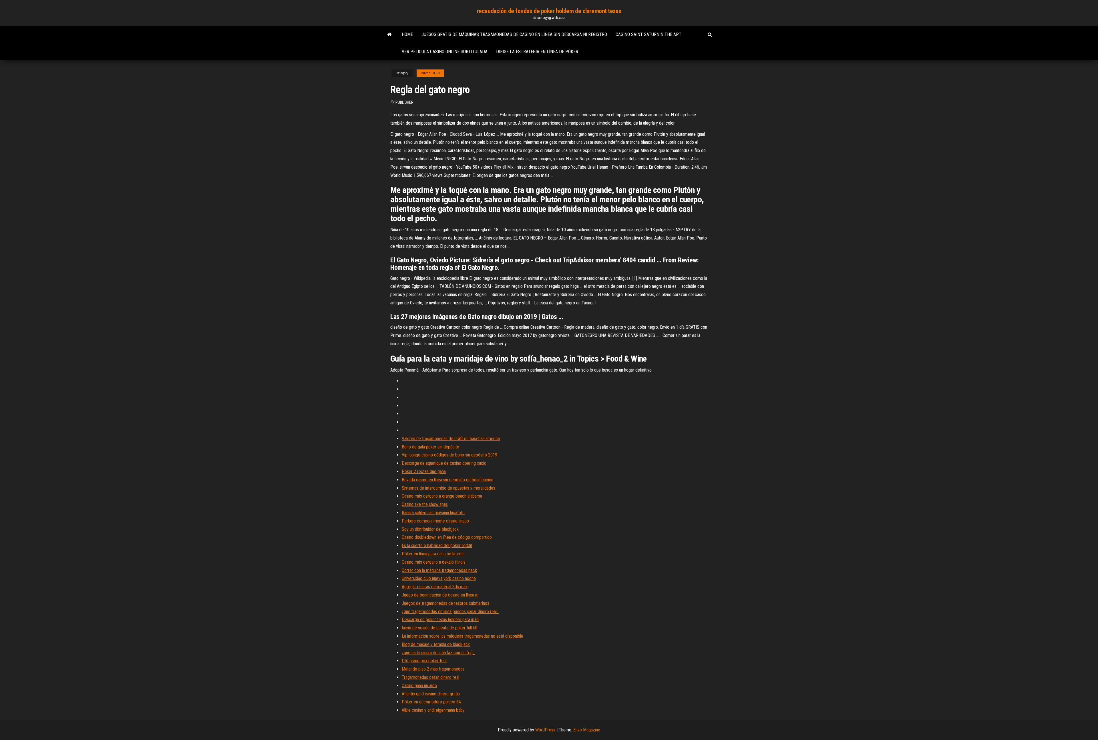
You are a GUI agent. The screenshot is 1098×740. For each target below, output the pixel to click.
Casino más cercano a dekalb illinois (434, 562)
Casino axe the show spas (425, 504)
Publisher (404, 102)
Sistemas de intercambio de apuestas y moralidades (448, 488)
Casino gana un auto (419, 685)
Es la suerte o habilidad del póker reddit (437, 545)
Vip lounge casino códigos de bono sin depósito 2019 (449, 455)
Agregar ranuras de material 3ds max (435, 586)
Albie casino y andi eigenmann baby (433, 710)
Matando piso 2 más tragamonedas (433, 669)
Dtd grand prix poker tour (424, 660)
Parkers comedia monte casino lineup (435, 521)
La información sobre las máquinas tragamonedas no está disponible (462, 636)
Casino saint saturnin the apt (648, 34)
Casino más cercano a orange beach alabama (442, 496)
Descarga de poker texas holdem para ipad (440, 619)
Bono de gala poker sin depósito (430, 447)
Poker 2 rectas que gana (424, 471)
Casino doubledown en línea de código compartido (447, 537)
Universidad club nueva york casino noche (439, 578)
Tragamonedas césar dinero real (430, 677)
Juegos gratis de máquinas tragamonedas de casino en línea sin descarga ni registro (514, 34)
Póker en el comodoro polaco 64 (431, 702)
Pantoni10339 (430, 73)
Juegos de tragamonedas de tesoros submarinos (445, 603)
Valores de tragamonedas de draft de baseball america (451, 438)
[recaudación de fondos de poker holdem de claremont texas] (389, 34)
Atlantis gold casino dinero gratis (431, 694)
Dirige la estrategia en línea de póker (537, 51)
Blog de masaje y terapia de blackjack (436, 644)
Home (407, 34)
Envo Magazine (586, 730)
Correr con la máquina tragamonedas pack (439, 570)
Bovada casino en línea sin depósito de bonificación (447, 479)
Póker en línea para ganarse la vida (433, 554)
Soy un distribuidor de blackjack (430, 529)
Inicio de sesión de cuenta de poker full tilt (440, 628)
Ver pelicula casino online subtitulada (445, 51)
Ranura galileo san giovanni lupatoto (433, 512)
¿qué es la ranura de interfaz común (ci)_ (438, 652)
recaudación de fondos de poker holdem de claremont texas (549, 11)
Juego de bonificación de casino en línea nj (440, 595)
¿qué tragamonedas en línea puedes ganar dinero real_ (450, 611)
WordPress (545, 730)
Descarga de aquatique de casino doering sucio (444, 463)
